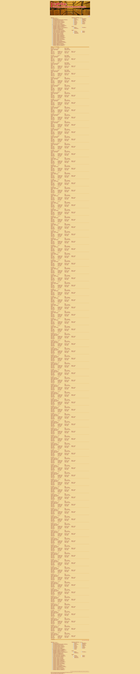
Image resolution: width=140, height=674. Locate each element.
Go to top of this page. (85, 640)
